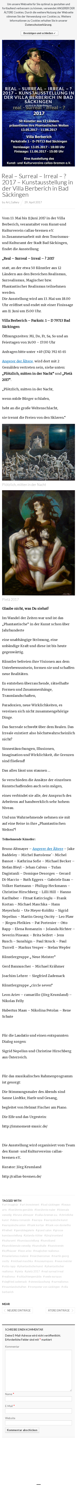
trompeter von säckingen (44, 1286)
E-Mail (10, 1406)
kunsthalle (39, 1245)
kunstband (48, 1240)
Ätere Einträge (59, 1310)
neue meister (63, 1261)
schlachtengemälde (29, 1276)
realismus (8, 1276)
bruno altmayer (23, 1214)
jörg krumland (53, 1235)
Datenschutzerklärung (38, 24)
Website (10, 1418)
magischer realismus (46, 1250)
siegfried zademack (14, 1281)
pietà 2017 (32, 1271)
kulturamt (9, 1240)
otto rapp (9, 1266)
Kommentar (12, 1346)
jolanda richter (33, 1235)
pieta (19, 1271)
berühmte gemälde (20, 1209)
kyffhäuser (9, 1250)
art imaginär (10, 1204)
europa (37, 1220)
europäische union (14, 1225)
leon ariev (25, 1250)
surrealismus (60, 1281)
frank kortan (35, 1225)
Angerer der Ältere (18, 361)
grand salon (44, 1230)
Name (9, 1394)
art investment (29, 1204)
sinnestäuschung (39, 1281)
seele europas (52, 1276)
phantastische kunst (30, 1266)
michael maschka (22, 1261)
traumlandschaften (14, 1286)
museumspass (43, 1261)
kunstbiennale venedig (16, 1245)
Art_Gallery (12, 202)
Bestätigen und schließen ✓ (39, 33)
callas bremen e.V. (46, 1214)
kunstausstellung (28, 1240)
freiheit (7, 1230)
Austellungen (44, 105)
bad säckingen (50, 1204)
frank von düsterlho (58, 1225)
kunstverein (56, 1245)
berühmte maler (44, 1209)
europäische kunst (56, 1220)
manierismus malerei (15, 1256)
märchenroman (40, 1256)
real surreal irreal (52, 1271)
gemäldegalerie (24, 1230)
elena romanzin (20, 1220)
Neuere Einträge (19, 1310)
